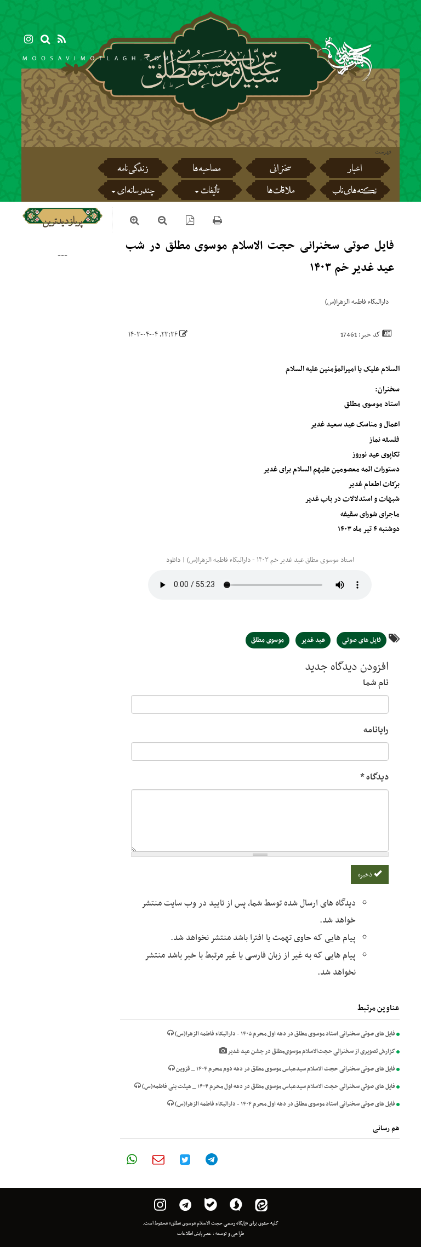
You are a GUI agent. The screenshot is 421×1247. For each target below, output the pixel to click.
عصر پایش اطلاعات (194, 1233)
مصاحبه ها (206, 170)
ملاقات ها (280, 192)
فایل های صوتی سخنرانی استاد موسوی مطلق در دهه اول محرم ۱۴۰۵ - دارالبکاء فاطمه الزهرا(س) (284, 1034)
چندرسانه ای (136, 192)
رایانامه (376, 730)
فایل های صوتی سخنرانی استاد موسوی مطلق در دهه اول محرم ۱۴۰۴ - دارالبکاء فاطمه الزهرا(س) (284, 1104)
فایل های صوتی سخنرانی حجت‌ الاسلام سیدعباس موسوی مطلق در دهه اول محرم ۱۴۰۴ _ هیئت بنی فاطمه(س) (268, 1086)
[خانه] (211, 98)
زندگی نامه (132, 170)
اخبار (355, 170)
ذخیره (366, 874)
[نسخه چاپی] (217, 222)
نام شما (376, 683)
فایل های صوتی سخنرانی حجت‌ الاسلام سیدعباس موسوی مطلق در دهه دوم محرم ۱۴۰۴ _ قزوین (285, 1069)
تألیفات (210, 192)
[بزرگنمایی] (134, 222)
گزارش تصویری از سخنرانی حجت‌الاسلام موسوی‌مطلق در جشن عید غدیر (311, 1051)
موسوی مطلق (267, 640)
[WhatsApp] (132, 1159)
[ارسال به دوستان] (158, 1159)
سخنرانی (280, 170)
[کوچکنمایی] (162, 222)
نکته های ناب (354, 192)
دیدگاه (374, 777)
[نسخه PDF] (190, 222)
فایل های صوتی (361, 640)
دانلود (173, 560)
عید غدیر (313, 640)
